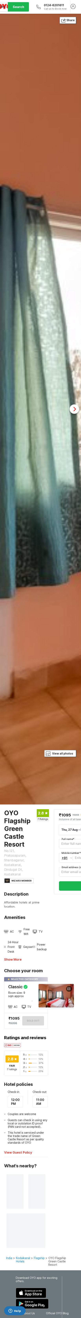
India (9, 1258)
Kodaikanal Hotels (23, 1259)
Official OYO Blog (57, 1313)
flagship (39, 1258)
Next (74, 409)
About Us (29, 1313)
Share (70, 20)
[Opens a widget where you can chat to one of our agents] (15, 1311)
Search (18, 7)
